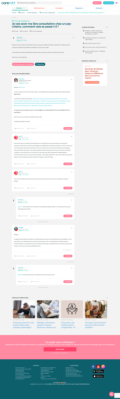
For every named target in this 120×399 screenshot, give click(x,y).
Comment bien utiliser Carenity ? (96, 47)
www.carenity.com (40, 384)
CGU (42, 374)
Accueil (14, 12)
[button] (20, 8)
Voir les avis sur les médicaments (74, 371)
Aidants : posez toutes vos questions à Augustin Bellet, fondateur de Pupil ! (94, 32)
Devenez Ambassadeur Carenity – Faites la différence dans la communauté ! (94, 73)
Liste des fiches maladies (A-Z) (73, 374)
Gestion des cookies (45, 376)
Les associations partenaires (22, 373)
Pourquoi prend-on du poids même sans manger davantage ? (23, 324)
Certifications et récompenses (48, 367)
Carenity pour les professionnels (48, 378)
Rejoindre (97, 3)
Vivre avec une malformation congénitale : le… (68, 324)
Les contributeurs (19, 374)
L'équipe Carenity (19, 370)
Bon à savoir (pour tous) (92, 43)
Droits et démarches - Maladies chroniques (95, 52)
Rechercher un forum (71, 369)
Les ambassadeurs (19, 371)
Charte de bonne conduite (47, 371)
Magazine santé (69, 367)
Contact (43, 377)
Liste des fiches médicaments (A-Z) (74, 376)
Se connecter (108, 3)
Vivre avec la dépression (48, 12)
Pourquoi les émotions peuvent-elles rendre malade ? (95, 324)
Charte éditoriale (45, 370)
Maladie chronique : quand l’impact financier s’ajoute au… (47, 324)
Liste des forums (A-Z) (71, 373)
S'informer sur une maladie (72, 370)
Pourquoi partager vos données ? (23, 369)
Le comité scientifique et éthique (23, 376)
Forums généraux (32, 12)
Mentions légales (45, 373)
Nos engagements (19, 378)
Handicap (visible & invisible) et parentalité (95, 38)
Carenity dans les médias (47, 369)
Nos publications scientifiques (22, 377)
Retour (14, 17)
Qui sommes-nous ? (20, 367)
